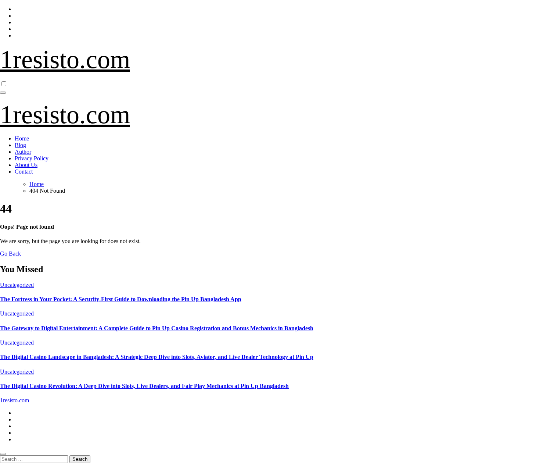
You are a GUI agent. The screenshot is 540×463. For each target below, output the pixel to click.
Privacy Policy (31, 158)
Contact (24, 171)
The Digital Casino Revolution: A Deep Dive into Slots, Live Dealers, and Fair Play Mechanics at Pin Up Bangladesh (144, 386)
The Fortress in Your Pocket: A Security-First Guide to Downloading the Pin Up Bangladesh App (120, 299)
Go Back (10, 253)
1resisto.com (65, 59)
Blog (20, 145)
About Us (26, 165)
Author (23, 152)
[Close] (3, 454)
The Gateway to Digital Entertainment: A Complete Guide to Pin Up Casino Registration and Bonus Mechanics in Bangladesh (156, 328)
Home (22, 138)
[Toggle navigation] (3, 93)
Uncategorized (17, 285)
